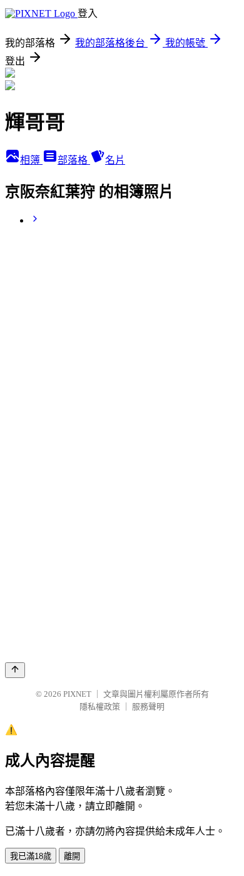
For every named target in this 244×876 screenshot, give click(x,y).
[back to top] (15, 670)
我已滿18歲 (30, 856)
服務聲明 (148, 706)
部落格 (74, 160)
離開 (72, 856)
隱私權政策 (99, 706)
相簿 (31, 160)
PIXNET (77, 694)
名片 (115, 160)
